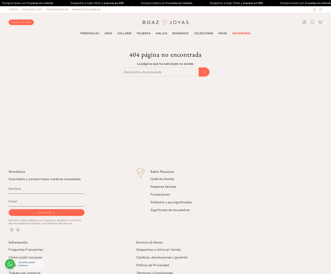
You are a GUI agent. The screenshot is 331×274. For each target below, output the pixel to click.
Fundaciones (160, 194)
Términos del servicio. (60, 223)
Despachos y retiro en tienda (158, 249)
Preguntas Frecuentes (26, 249)
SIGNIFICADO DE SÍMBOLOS (86, 9)
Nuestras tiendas (163, 186)
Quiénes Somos (162, 179)
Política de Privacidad (152, 265)
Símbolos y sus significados (171, 202)
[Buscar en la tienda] (204, 72)
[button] (90, 33)
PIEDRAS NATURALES (57, 9)
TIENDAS (13, 9)
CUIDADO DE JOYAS (32, 9)
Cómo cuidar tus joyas (25, 257)
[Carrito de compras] (320, 22)
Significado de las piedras (170, 210)
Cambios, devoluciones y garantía (162, 257)
